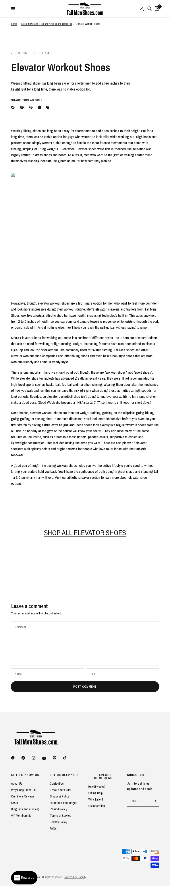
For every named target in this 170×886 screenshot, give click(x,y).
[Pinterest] (32, 107)
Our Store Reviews (23, 796)
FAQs (14, 802)
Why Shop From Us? (24, 790)
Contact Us (57, 783)
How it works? (96, 786)
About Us (16, 783)
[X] (22, 107)
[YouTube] (47, 758)
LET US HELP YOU (64, 774)
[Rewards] (24, 877)
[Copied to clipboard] (48, 107)
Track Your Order (60, 790)
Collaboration (96, 805)
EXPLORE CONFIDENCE (104, 776)
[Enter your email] (154, 801)
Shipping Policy (59, 796)
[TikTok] (68, 757)
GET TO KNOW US (25, 774)
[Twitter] (26, 758)
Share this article (27, 100)
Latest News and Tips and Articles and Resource (46, 24)
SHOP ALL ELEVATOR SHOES (85, 532)
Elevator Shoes (86, 148)
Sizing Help (95, 793)
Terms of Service (60, 815)
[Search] (149, 8)
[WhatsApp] (40, 107)
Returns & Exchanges (63, 802)
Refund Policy (58, 809)
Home (14, 24)
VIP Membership (21, 815)
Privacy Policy (58, 822)
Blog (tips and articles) (25, 809)
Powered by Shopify (75, 877)
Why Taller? (95, 799)
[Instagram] (37, 758)
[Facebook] (13, 107)
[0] (156, 8)
